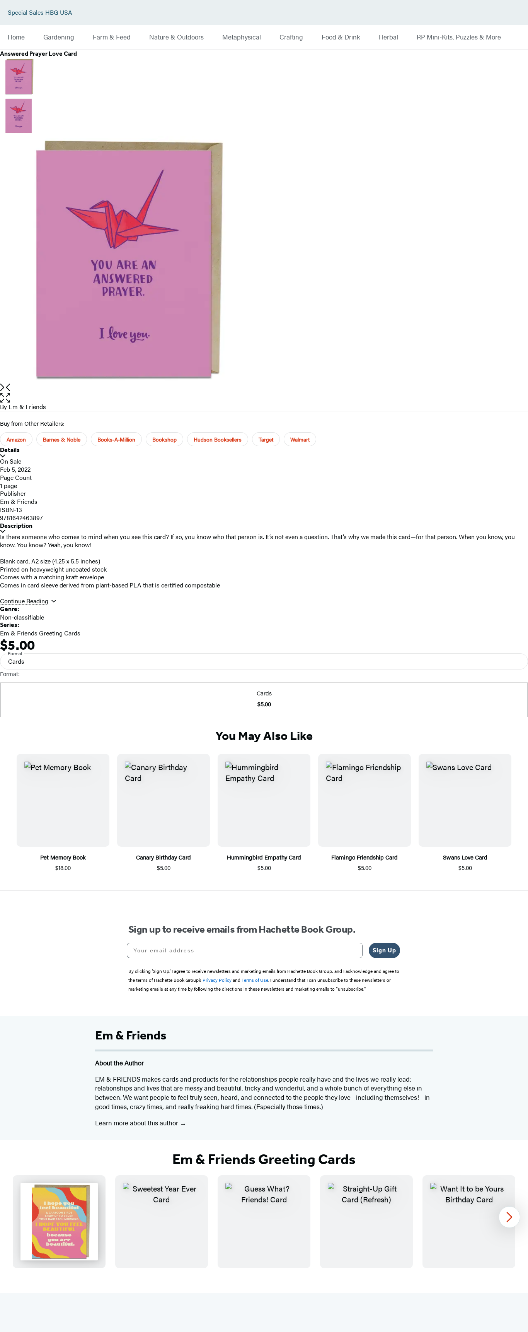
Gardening (58, 37)
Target (266, 439)
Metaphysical (241, 37)
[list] (264, 260)
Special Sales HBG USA (40, 13)
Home (16, 37)
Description (16, 525)
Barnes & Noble (61, 439)
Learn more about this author (137, 1122)
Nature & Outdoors (176, 37)
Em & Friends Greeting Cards (40, 632)
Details (10, 450)
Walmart (300, 439)
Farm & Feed (112, 37)
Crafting (291, 37)
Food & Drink (341, 37)
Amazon (16, 439)
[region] (264, 1221)
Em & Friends (27, 406)
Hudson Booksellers (218, 439)
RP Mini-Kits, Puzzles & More (459, 37)
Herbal (388, 37)
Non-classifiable (22, 617)
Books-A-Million (116, 439)
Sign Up (384, 950)
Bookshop (164, 439)
